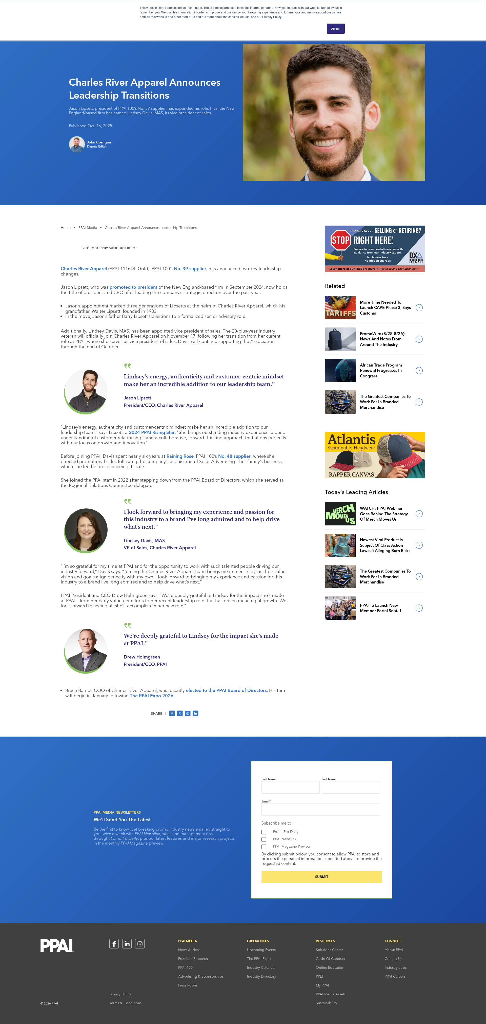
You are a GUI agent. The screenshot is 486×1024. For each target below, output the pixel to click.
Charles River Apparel (84, 268)
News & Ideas (189, 949)
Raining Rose (180, 456)
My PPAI (322, 985)
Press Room (187, 985)
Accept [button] (335, 28)
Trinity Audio (108, 248)
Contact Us (393, 958)
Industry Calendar (261, 967)
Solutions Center (329, 949)
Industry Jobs (396, 967)
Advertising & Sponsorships (201, 976)
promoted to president (133, 287)
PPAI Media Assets (331, 994)
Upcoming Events (261, 949)
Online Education (330, 967)
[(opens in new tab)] (375, 270)
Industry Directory (261, 976)
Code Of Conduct (330, 958)
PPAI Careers (395, 976)
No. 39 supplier (190, 268)
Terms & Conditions (125, 1003)
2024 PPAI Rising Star (152, 432)
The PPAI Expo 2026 (151, 696)
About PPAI (394, 949)
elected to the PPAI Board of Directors (226, 690)
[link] (340, 307)
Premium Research (193, 958)
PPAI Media (87, 227)
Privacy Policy (120, 994)
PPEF (320, 976)
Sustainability (326, 1003)
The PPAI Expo (259, 958)
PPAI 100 (185, 967)
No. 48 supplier (234, 456)
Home (66, 228)
